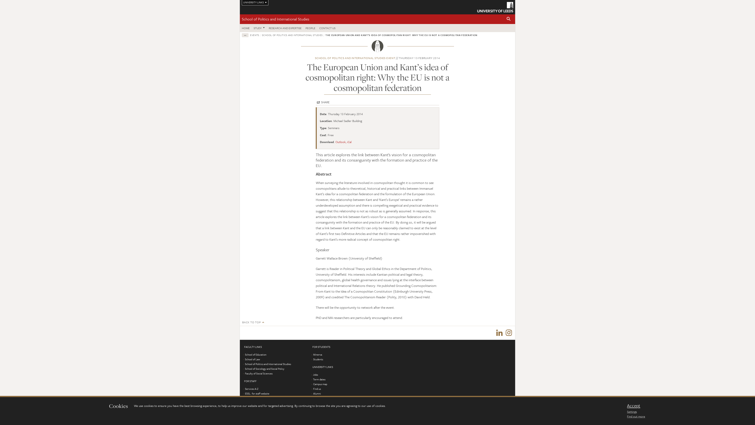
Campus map (320, 384)
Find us (317, 389)
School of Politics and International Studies (275, 19)
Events (254, 35)
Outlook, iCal (343, 142)
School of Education (255, 355)
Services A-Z (251, 389)
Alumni (317, 393)
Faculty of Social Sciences (259, 373)
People (310, 28)
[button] (508, 19)
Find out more (636, 416)
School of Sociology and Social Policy (264, 369)
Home (246, 28)
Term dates (319, 379)
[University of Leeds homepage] (495, 7)
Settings (632, 411)
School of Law (252, 359)
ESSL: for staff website (257, 393)
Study (258, 28)
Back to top (251, 322)
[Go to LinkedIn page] (499, 333)
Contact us (327, 28)
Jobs (315, 375)
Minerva (317, 355)
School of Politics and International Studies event (355, 58)
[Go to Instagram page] (509, 333)
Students (318, 359)
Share (325, 102)
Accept (633, 405)
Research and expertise (285, 28)
